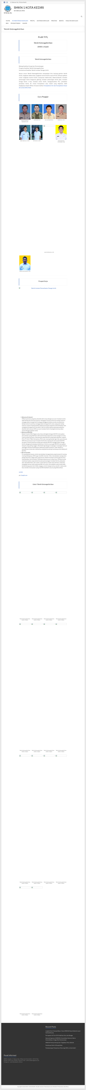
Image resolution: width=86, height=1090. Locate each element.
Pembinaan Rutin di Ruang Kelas (54, 1045)
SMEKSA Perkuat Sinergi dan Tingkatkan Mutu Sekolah (60, 1042)
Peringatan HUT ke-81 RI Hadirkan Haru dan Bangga (59, 1035)
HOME (8, 20)
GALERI (24, 23)
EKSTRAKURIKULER (43, 20)
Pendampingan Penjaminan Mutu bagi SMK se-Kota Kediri (61, 1048)
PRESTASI (54, 20)
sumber (21, 472)
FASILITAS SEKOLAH (72, 20)
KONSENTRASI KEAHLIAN (20, 20)
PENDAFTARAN (15, 23)
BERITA (61, 20)
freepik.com (24, 475)
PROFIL (32, 20)
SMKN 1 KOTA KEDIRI (29, 7)
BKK (7, 23)
